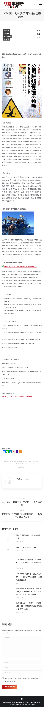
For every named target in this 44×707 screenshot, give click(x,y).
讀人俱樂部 (7, 36)
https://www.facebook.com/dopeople (17, 396)
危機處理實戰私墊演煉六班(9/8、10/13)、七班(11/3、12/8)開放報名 (28, 562)
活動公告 (6, 30)
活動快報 (6, 33)
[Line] (7, 451)
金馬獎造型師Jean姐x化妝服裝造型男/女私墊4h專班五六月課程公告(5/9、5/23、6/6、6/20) (28, 591)
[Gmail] (13, 451)
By (11, 464)
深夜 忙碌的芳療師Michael (26, 547)
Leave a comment (30, 464)
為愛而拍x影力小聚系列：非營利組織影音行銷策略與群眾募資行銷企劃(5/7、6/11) (29, 606)
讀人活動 (6, 39)
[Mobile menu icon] (40, 4)
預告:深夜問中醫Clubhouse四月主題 (28, 536)
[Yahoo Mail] (17, 451)
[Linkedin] (10, 451)
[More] (20, 451)
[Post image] (8, 538)
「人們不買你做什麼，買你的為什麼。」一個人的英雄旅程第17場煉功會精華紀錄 (29, 577)
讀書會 (24, 467)
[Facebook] (4, 451)
